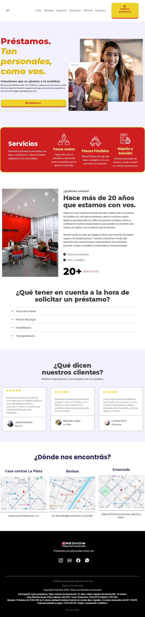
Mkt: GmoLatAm (72, 610)
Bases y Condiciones (72, 585)
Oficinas (88, 10)
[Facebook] (78, 560)
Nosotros (61, 10)
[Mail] (69, 560)
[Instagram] (60, 560)
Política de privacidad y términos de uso (72, 581)
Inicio (38, 10)
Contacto (100, 10)
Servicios (49, 10)
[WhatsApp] (87, 560)
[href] (24, 493)
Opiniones (75, 10)
